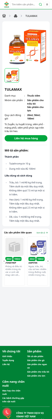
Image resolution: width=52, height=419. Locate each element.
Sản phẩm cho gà (35, 360)
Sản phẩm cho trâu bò (38, 371)
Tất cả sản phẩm (35, 356)
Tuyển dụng (8, 360)
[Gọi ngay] (6, 412)
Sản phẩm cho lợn (36, 375)
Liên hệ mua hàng (26, 138)
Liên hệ (6, 364)
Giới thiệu (7, 356)
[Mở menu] (47, 4)
